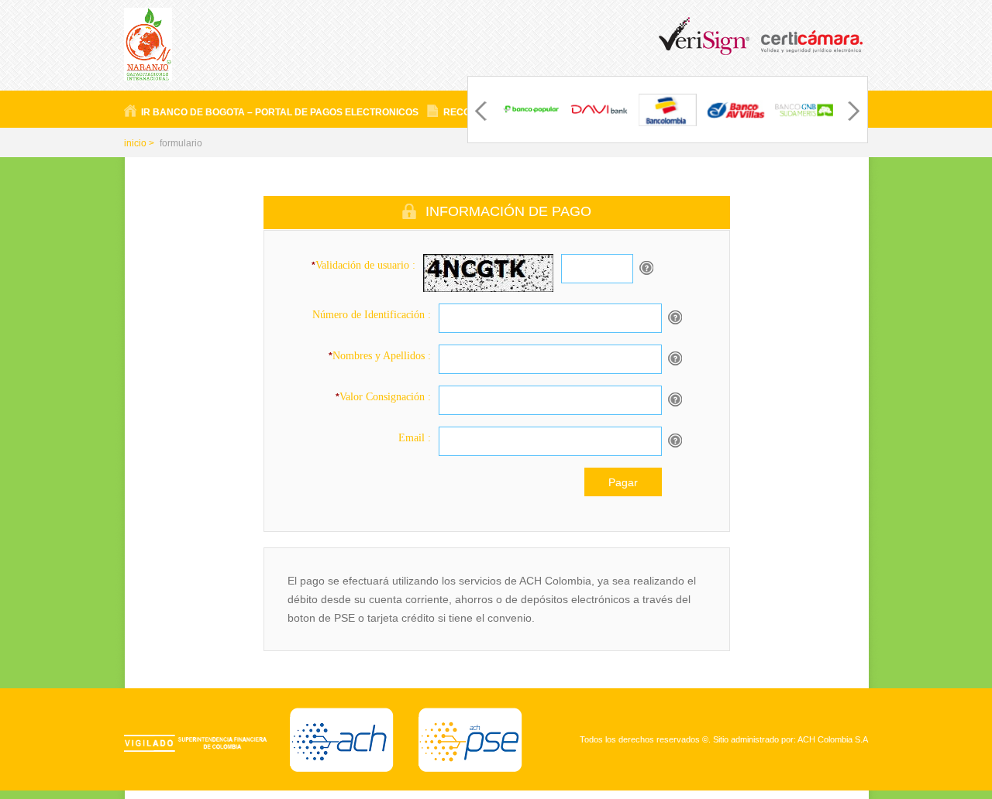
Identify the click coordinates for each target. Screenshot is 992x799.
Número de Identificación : (371, 315)
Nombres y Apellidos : (380, 356)
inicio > (139, 143)
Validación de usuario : (363, 265)
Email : (414, 438)
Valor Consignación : (383, 397)
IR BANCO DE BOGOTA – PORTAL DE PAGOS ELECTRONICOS (279, 112)
